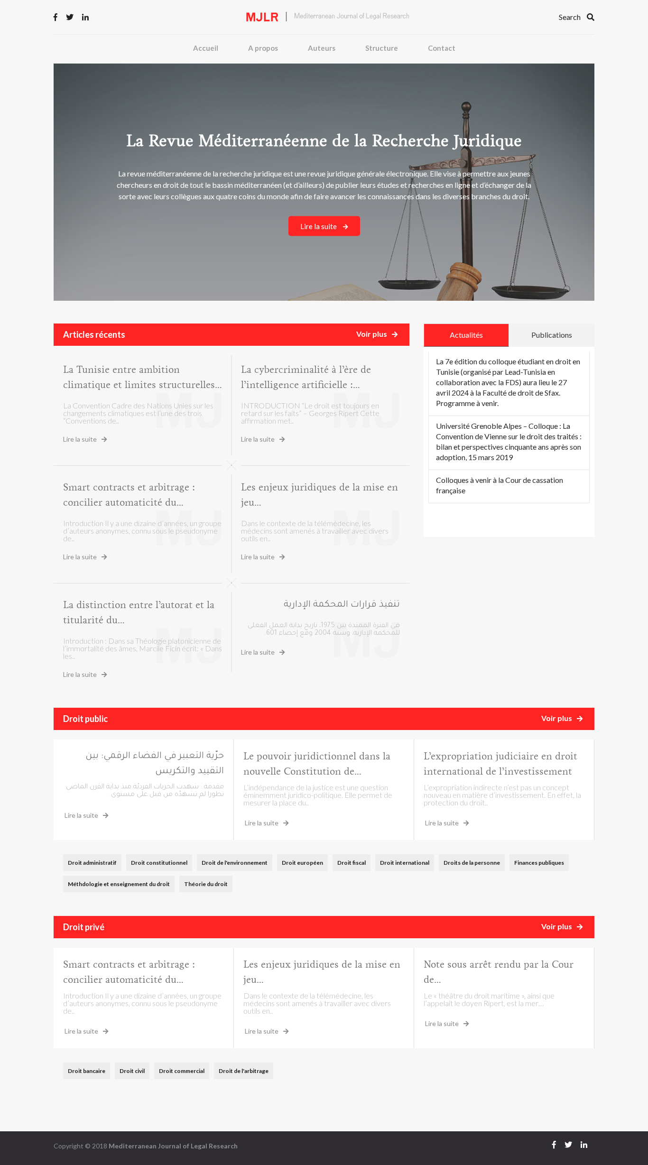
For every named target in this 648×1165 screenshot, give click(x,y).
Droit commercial (181, 1070)
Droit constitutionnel (159, 862)
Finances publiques (539, 862)
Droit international (404, 862)
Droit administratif (92, 862)
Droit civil (132, 1070)
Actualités (466, 334)
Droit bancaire (86, 1070)
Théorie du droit (206, 884)
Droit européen (302, 862)
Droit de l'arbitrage (243, 1070)
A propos (263, 48)
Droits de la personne (472, 862)
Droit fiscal (351, 862)
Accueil (205, 48)
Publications (551, 334)
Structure (381, 48)
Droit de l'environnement (235, 862)
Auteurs (321, 48)
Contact (441, 48)
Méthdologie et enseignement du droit (119, 884)
